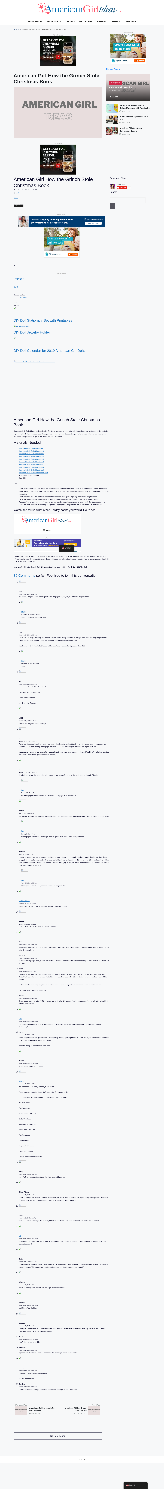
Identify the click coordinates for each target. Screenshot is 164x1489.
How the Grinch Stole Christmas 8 (31, 467)
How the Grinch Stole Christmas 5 (31, 459)
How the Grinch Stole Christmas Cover (33, 473)
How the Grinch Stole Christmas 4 (31, 456)
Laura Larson (24, 901)
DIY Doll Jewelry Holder (32, 332)
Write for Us (130, 22)
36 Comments (24, 575)
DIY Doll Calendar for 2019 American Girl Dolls (49, 351)
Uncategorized (115, 83)
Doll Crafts (23, 297)
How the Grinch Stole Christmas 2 (31, 451)
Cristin (21, 1081)
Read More (114, 97)
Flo (20, 1236)
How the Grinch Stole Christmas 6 (31, 462)
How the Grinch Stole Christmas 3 (31, 454)
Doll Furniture (85, 22)
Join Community (35, 22)
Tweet (16, 198)
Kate (20, 1019)
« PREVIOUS (19, 279)
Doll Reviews (52, 22)
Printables (101, 22)
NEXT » (16, 287)
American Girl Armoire (120, 87)
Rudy (18, 193)
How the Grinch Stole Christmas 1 (31, 448)
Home (16, 29)
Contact (114, 22)
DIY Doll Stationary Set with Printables (43, 320)
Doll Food (70, 22)
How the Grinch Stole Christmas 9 (31, 470)
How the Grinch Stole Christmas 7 (31, 465)
